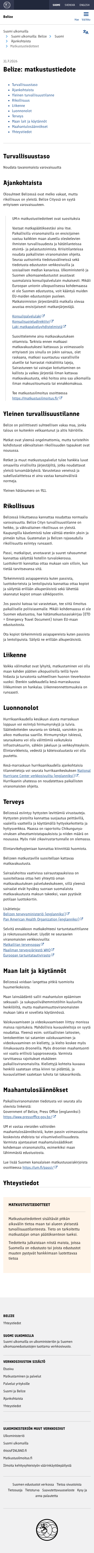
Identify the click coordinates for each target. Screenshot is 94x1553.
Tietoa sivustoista (69, 1484)
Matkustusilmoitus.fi (17, 1458)
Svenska (70, 5)
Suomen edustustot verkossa (33, 1484)
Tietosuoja (15, 1490)
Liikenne (18, 105)
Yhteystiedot (22, 132)
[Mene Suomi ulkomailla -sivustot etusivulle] (7, 5)
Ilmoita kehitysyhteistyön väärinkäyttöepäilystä (37, 1465)
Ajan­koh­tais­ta (20, 41)
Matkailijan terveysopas (21, 944)
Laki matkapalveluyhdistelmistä (37, 327)
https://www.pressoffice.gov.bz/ (27, 1117)
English (84, 5)
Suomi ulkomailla (15, 31)
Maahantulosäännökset (30, 126)
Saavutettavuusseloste (58, 1490)
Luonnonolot (22, 111)
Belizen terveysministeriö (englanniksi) (34, 914)
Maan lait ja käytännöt (29, 121)
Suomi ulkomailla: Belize (28, 36)
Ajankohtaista (23, 90)
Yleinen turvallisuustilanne (33, 95)
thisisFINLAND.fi (15, 1451)
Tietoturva (32, 1490)
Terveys (17, 116)
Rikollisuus (21, 100)
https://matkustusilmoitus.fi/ (35, 398)
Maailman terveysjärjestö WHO (26, 950)
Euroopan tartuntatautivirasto (26, 955)
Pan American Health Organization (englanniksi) (41, 919)
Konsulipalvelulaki (26, 316)
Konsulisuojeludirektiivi (31, 321)
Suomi (59, 36)
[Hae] (76, 14)
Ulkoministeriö (13, 1436)
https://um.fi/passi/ (38, 1167)
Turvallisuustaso (25, 84)
